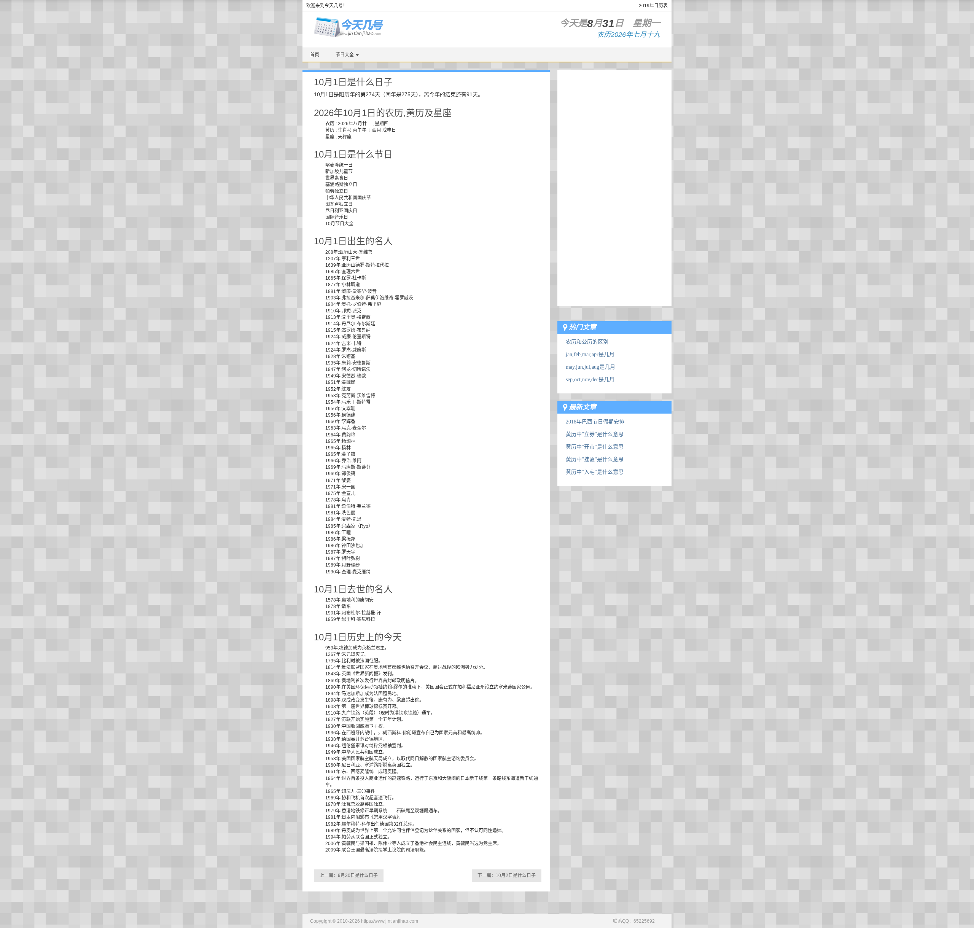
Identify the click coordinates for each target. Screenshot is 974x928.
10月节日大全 (339, 223)
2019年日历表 (653, 5)
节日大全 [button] (345, 54)
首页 (314, 54)
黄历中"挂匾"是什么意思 (595, 459)
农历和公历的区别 (587, 342)
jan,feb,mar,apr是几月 (590, 354)
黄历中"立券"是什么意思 (595, 434)
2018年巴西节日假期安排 (595, 422)
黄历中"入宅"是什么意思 (595, 472)
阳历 (344, 94)
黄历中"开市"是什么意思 (595, 447)
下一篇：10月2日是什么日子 (506, 875)
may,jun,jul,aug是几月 (590, 367)
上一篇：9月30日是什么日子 (349, 875)
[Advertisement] (614, 184)
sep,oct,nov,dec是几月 (590, 379)
